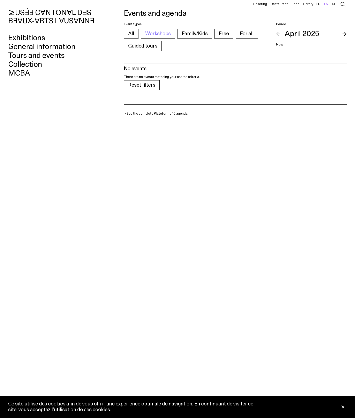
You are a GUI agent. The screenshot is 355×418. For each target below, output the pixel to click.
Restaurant (279, 4)
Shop (295, 4)
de (334, 4)
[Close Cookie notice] (343, 407)
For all (247, 33)
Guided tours (142, 46)
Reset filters (141, 85)
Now (279, 44)
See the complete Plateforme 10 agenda (157, 113)
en (326, 4)
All (131, 33)
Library (308, 4)
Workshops (158, 33)
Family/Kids (195, 33)
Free (224, 33)
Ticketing (259, 4)
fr (318, 4)
